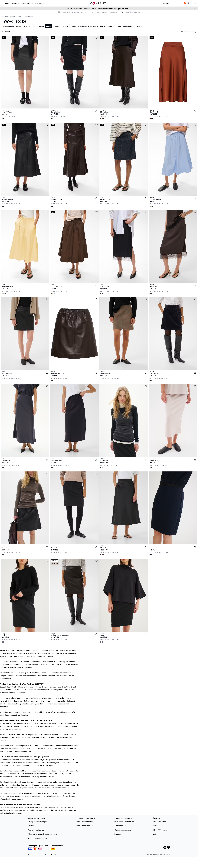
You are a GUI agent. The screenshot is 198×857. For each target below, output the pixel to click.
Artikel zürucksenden (36, 830)
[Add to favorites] (47, 37)
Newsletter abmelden (84, 826)
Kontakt (31, 826)
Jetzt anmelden (120, 826)
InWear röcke (29, 16)
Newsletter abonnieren (85, 821)
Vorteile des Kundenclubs (124, 821)
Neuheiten (15, 3)
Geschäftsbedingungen (53, 855)
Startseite (5, 16)
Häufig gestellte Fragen (37, 821)
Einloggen (117, 834)
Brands (12, 16)
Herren (23, 3)
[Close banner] (194, 8)
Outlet (41, 3)
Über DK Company (160, 830)
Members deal (32, 3)
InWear (20, 16)
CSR (154, 834)
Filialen (156, 826)
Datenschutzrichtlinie (35, 855)
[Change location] (184, 3)
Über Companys (159, 821)
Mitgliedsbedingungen (122, 830)
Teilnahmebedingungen (37, 838)
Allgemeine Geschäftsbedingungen (42, 834)
